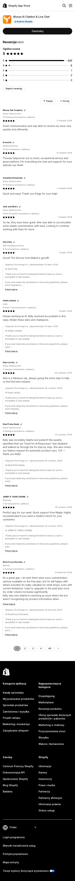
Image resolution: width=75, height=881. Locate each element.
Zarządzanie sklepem (16, 730)
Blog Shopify (10, 785)
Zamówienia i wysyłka (16, 711)
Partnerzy (44, 791)
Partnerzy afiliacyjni (50, 797)
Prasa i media (47, 785)
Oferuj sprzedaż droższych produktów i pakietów (55, 717)
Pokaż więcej (11, 289)
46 (49, 648)
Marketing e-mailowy (51, 724)
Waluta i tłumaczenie (51, 743)
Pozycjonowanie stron (52, 731)
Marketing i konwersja (16, 724)
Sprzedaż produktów (15, 705)
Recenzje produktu (50, 708)
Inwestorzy (45, 778)
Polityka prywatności (15, 853)
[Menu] (70, 5)
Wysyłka (43, 737)
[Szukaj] (64, 5)
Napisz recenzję (14, 88)
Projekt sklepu (11, 717)
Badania (7, 791)
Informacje (45, 766)
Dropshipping (47, 696)
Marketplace (46, 702)
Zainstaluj (37, 31)
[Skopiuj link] (24, 110)
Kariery (43, 772)
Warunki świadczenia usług (19, 845)
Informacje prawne (50, 804)
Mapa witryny (11, 862)
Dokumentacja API (14, 772)
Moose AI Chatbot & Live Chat (31, 16)
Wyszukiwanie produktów (18, 698)
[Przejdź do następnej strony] (58, 648)
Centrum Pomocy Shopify (18, 766)
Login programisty (14, 837)
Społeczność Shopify (15, 778)
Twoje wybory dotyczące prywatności (26, 870)
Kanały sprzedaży (13, 692)
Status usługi (47, 810)
